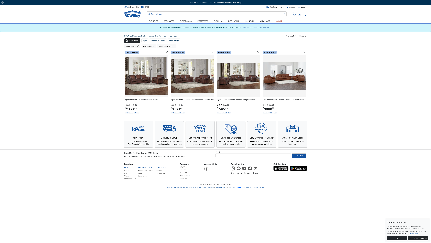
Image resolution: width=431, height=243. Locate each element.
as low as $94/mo (132, 113)
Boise (151, 170)
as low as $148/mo (224, 113)
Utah (126, 167)
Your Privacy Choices (418, 238)
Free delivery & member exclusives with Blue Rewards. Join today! (216, 2)
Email (218, 152)
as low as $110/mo (178, 113)
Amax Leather (138, 36)
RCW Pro (183, 167)
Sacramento (160, 173)
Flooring (218, 21)
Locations (129, 164)
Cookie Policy (232, 187)
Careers (183, 170)
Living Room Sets (170, 36)
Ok (397, 238)
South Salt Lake (130, 178)
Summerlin (142, 176)
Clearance (265, 21)
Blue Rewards (185, 175)
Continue (299, 156)
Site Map (261, 187)
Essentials (249, 21)
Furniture (153, 21)
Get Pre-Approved (277, 7)
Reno (140, 173)
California (161, 167)
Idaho (151, 167)
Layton (127, 173)
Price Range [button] (174, 41)
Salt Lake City (133, 6)
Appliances (169, 21)
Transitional (150, 36)
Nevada (142, 167)
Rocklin (159, 170)
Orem (126, 176)
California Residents (221, 187)
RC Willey (128, 36)
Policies (199, 187)
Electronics (186, 21)
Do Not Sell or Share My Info (249, 187)
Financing (183, 172)
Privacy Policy (414, 234)
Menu (303, 7)
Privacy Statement (208, 187)
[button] (38, 2)
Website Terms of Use (189, 187)
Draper (127, 170)
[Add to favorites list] (166, 52)
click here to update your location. (256, 28)
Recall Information (176, 187)
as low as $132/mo (270, 113)
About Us (183, 178)
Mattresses (202, 21)
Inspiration (233, 21)
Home (168, 187)
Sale (280, 21)
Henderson (142, 170)
